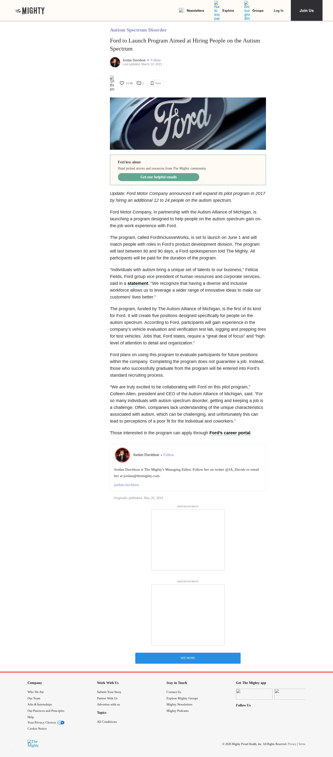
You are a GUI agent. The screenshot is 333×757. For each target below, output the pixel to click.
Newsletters (195, 10)
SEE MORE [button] (188, 658)
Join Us (307, 10)
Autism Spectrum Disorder (138, 29)
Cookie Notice (37, 728)
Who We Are (36, 692)
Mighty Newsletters (179, 704)
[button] (156, 60)
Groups (258, 10)
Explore (228, 10)
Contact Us (173, 692)
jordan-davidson (126, 485)
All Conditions (107, 722)
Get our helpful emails (158, 177)
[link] (30, 10)
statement (137, 283)
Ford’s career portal (229, 432)
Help (31, 717)
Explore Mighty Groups (182, 698)
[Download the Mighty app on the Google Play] (292, 694)
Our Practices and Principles (46, 711)
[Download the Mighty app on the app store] (254, 694)
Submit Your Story (109, 692)
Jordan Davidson (135, 60)
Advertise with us (108, 704)
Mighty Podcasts (177, 711)
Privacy (292, 744)
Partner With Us (107, 698)
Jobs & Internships (40, 704)
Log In (279, 10)
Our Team (34, 698)
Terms (301, 744)
